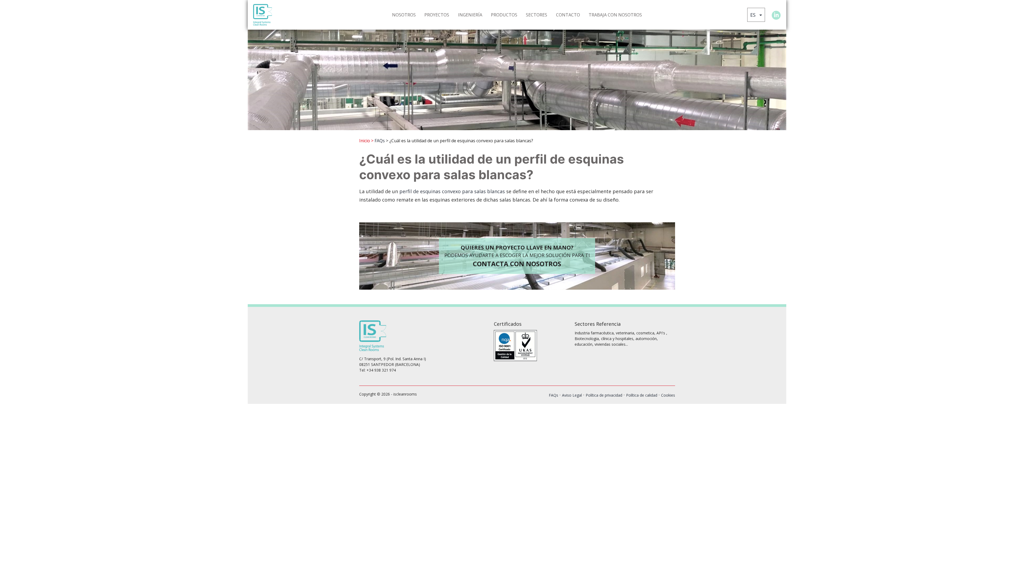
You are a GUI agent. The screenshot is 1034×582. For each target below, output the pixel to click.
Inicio (364, 141)
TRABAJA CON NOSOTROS (615, 15)
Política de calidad (641, 395)
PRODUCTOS (504, 15)
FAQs (380, 141)
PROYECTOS (436, 15)
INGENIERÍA (470, 15)
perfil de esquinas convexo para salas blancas (452, 191)
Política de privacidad (604, 395)
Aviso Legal (572, 395)
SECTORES (536, 15)
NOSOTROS (404, 15)
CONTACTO (568, 15)
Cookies (668, 395)
